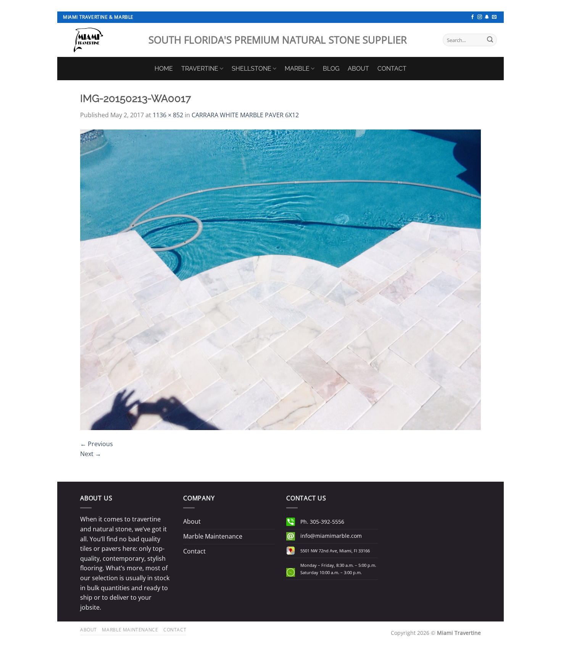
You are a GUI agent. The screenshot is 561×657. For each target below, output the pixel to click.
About (192, 521)
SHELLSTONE (251, 68)
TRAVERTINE (199, 68)
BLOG (331, 68)
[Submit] (490, 40)
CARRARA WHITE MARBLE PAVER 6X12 (245, 115)
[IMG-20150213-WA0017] (280, 279)
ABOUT (358, 68)
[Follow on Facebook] (472, 17)
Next (90, 454)
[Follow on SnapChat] (487, 17)
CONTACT (391, 68)
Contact (194, 551)
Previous (96, 444)
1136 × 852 (168, 115)
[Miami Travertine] (100, 40)
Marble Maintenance (212, 536)
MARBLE (297, 68)
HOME (164, 68)
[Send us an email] (494, 17)
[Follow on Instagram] (479, 17)
